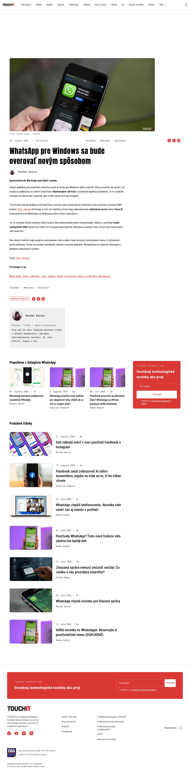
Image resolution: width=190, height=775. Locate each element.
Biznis (151, 4)
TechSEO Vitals (38, 766)
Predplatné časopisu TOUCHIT (111, 717)
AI (123, 4)
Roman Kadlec (97, 408)
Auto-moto (100, 4)
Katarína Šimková (59, 408)
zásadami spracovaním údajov (143, 690)
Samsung (74, 4)
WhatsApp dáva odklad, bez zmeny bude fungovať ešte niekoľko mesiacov (60, 276)
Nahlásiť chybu (18, 298)
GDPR (100, 734)
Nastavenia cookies (106, 739)
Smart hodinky (136, 4)
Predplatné (67, 731)
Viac (161, 4)
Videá (39, 4)
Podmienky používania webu (110, 721)
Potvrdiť (156, 394)
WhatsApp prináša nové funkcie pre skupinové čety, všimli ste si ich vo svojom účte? (67, 399)
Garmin (60, 4)
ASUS (114, 4)
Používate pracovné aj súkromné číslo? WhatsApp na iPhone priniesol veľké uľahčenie (107, 399)
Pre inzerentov (69, 721)
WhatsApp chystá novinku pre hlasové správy (88, 601)
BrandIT (65, 726)
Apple (49, 4)
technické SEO (14, 766)
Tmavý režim (170, 728)
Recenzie (26, 4)
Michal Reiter (28, 171)
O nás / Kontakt (69, 717)
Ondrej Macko (63, 577)
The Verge (24, 209)
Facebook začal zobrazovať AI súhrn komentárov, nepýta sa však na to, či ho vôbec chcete (88, 476)
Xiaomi (86, 4)
